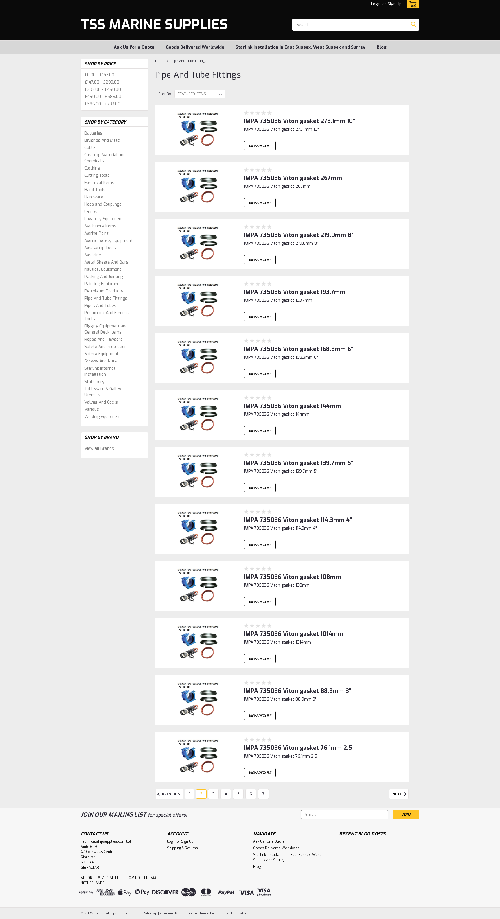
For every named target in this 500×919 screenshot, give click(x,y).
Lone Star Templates (231, 913)
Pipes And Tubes (100, 305)
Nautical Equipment (102, 269)
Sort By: (165, 93)
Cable (89, 147)
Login (376, 4)
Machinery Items (100, 226)
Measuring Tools (100, 248)
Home (160, 61)
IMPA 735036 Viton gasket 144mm (292, 406)
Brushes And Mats (102, 140)
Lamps (90, 211)
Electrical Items (99, 182)
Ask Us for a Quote (134, 47)
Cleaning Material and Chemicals (105, 158)
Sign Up (395, 4)
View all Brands (99, 448)
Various (91, 409)
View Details (260, 146)
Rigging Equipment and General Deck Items (106, 329)
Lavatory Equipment (103, 219)
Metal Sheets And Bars (106, 262)
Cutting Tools (97, 175)
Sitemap (150, 913)
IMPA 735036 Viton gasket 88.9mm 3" (298, 691)
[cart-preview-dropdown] (412, 4)
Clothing (92, 168)
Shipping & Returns (182, 848)
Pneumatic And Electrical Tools (108, 316)
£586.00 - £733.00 (102, 104)
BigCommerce (186, 913)
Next (397, 794)
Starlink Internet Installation (99, 371)
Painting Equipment (102, 284)
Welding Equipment (102, 416)
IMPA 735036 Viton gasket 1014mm (293, 634)
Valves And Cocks (101, 402)
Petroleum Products (103, 291)
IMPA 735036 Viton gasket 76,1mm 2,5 (298, 748)
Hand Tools (95, 190)
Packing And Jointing (103, 276)
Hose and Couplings (103, 204)
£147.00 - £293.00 (101, 82)
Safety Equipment (101, 354)
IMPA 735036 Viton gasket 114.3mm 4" (298, 520)
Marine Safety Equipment (108, 240)
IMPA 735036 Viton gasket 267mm (293, 178)
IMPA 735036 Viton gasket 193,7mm (294, 292)
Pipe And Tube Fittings (105, 298)
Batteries (93, 133)
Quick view (198, 150)
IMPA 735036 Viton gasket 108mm (292, 577)
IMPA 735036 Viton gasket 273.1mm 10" (299, 121)
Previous (170, 794)
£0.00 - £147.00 (99, 75)
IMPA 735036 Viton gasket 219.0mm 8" (299, 235)
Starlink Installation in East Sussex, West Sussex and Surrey (300, 47)
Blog (382, 47)
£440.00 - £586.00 (102, 97)
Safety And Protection (105, 346)
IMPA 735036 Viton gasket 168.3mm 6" (299, 349)
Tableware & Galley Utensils (102, 392)
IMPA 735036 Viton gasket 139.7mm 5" (299, 463)
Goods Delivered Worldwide (195, 47)
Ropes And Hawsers (103, 339)
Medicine (92, 255)
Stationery (94, 381)
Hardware (93, 197)
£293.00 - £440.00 (102, 89)
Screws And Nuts (100, 361)
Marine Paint (96, 233)
